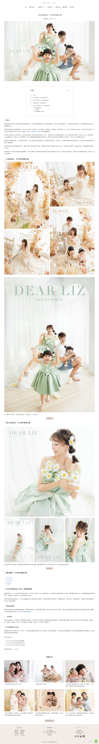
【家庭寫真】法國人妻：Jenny (13, 684)
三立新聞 (27, 131)
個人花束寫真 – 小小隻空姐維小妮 (41, 100)
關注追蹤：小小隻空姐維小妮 (39, 103)
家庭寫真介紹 (49, 418)
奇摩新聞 (33, 131)
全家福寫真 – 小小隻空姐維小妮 (40, 97)
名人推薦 (16, 733)
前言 (34, 95)
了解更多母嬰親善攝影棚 (24, 611)
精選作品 (16, 732)
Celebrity (22, 735)
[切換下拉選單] (35, 7)
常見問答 (71, 7)
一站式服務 (36, 109)
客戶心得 (16, 735)
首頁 (26, 7)
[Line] (96, 741)
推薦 (55, 599)
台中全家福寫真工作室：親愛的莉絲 (41, 105)
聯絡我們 (64, 7)
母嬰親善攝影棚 (37, 107)
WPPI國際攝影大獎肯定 (39, 111)
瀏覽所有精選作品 (49, 720)
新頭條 (39, 131)
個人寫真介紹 (49, 568)
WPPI (41, 631)
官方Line (16, 649)
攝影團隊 (16, 730)
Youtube (9, 582)
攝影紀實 (58, 7)
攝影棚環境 (22, 730)
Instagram (10, 580)
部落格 (9, 584)
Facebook (10, 578)
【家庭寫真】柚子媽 (40, 684)
